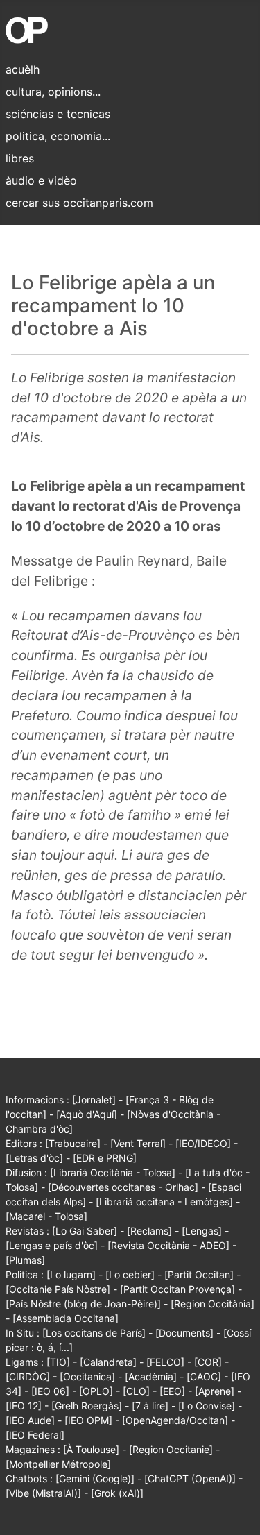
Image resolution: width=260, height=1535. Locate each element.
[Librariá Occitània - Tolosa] (112, 1172)
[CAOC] (204, 1376)
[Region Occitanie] (171, 1449)
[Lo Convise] (206, 1405)
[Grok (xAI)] (117, 1493)
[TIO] (58, 1362)
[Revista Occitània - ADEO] (168, 1245)
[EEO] (172, 1391)
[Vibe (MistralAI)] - (48, 1493)
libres (20, 158)
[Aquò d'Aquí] (86, 1114)
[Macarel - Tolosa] (46, 1216)
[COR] (208, 1362)
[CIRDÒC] (28, 1376)
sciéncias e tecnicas (58, 114)
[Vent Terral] (138, 1143)
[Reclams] (149, 1231)
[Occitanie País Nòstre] (58, 1289)
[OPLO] (96, 1391)
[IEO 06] (50, 1391)
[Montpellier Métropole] (58, 1464)
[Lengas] (202, 1231)
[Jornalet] (94, 1099)
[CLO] (136, 1391)
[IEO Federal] (35, 1435)
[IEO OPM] (88, 1420)
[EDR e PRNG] (105, 1158)
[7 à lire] (150, 1405)
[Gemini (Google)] (95, 1478)
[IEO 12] (24, 1405)
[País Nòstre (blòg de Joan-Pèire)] (83, 1303)
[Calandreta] (108, 1362)
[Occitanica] (87, 1376)
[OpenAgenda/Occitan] (175, 1420)
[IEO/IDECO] (203, 1143)
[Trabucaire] (73, 1143)
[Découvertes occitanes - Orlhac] (123, 1187)
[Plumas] (25, 1260)
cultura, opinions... (53, 92)
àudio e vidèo (41, 180)
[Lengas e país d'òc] (52, 1245)
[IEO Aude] (30, 1420)
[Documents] (184, 1333)
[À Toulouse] (91, 1449)
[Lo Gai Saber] (84, 1231)
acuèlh (23, 69)
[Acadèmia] (151, 1376)
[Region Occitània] (212, 1303)
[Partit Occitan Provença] (177, 1289)
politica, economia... (58, 136)
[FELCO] (165, 1362)
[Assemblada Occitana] (65, 1318)
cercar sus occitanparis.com (79, 203)
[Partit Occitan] (199, 1274)
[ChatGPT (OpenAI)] (190, 1478)
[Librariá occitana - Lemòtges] (164, 1201)
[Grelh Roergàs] (86, 1405)
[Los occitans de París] (94, 1333)
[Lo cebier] (130, 1274)
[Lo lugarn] (71, 1274)
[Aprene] (214, 1391)
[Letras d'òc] (34, 1158)
